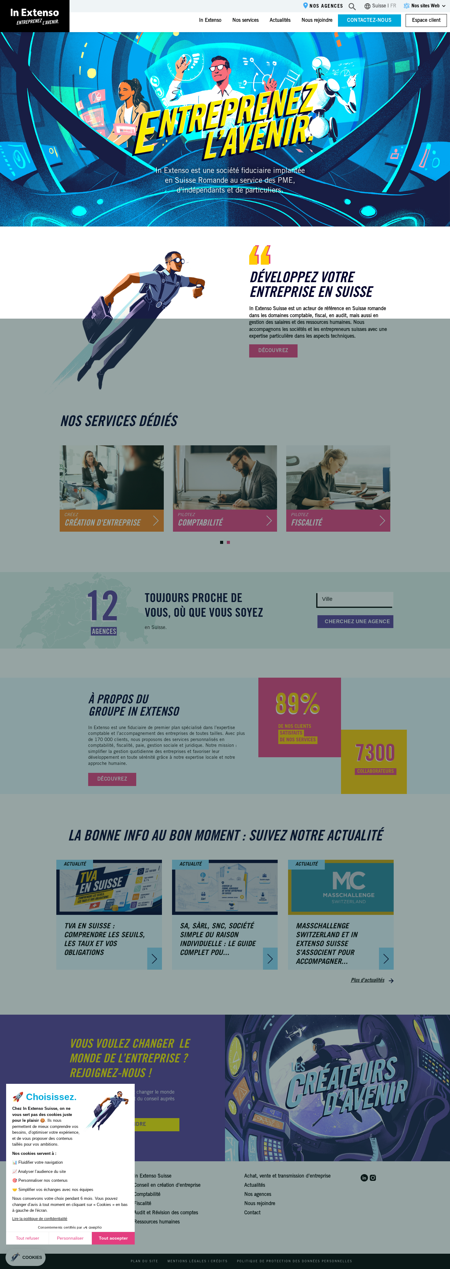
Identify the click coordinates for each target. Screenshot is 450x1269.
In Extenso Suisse (152, 1176)
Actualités (280, 20)
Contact (252, 1213)
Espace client (426, 20)
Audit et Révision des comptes (166, 1213)
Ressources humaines (157, 1222)
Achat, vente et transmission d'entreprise (287, 1176)
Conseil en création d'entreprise (167, 1185)
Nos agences (326, 6)
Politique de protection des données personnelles (294, 1261)
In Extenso (210, 20)
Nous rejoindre (317, 20)
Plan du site (144, 1261)
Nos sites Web (425, 6)
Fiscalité (142, 1203)
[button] (221, 542)
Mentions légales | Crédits (197, 1261)
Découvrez (273, 350)
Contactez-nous (369, 20)
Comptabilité (147, 1194)
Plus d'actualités (367, 980)
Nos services (245, 20)
